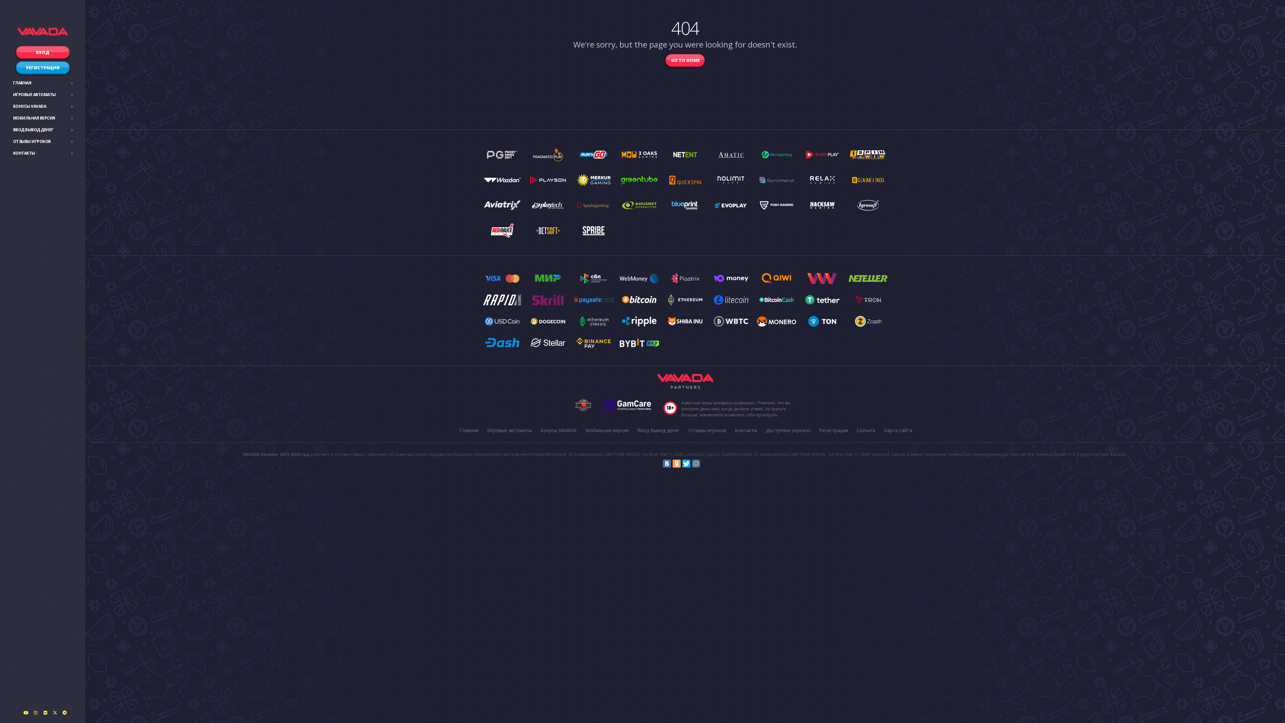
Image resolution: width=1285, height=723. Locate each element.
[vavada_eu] (55, 712)
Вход (43, 52)
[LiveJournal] (706, 464)
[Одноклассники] (677, 464)
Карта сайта (898, 430)
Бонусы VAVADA (30, 106)
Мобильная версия (34, 118)
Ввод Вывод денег (33, 130)
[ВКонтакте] (667, 464)
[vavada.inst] (35, 712)
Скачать (866, 430)
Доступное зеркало (788, 430)
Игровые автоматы (34, 94)
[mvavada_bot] (64, 712)
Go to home (685, 60)
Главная (22, 83)
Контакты (24, 153)
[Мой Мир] (696, 464)
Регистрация (43, 68)
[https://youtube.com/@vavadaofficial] (25, 712)
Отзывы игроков (32, 141)
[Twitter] (686, 464)
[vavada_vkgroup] (45, 712)
